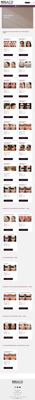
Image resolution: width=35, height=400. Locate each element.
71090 (9, 245)
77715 (9, 113)
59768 (9, 196)
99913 (9, 51)
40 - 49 (22, 152)
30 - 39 (7, 69)
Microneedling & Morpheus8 (15, 345)
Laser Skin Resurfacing (20, 286)
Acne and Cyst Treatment (20, 31)
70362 (24, 154)
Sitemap (17, 395)
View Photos (8, 75)
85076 (9, 92)
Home (5, 18)
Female (8, 49)
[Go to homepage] (12, 2)
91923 (9, 71)
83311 (24, 92)
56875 (24, 196)
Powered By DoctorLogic (18, 398)
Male (8, 91)
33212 (24, 333)
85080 (24, 71)
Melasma (10, 257)
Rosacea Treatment (18, 208)
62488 (9, 333)
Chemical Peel (17, 316)
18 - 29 (7, 48)
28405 (24, 134)
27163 (9, 155)
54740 (24, 175)
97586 (24, 51)
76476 (24, 113)
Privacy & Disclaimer (17, 394)
